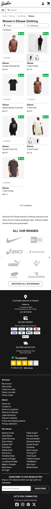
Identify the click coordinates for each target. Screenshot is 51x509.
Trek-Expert (31, 455)
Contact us (25, 304)
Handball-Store (8, 455)
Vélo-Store (30, 464)
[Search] (8, 10)
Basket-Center (8, 432)
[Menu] (3, 10)
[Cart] (49, 3)
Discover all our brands (25, 283)
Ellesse (5, 63)
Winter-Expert (32, 467)
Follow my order (8, 389)
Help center (7, 386)
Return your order (25, 353)
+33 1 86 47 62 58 (25, 312)
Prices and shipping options (13, 420)
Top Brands (21, 16)
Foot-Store (6, 447)
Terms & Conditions (10, 409)
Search (14, 10)
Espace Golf (7, 444)
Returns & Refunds (10, 412)
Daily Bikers (7, 435)
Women (12, 16)
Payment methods (9, 418)
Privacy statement (9, 423)
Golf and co (7, 453)
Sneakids (30, 447)
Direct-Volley (7, 441)
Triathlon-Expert (33, 458)
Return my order (8, 392)
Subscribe (40, 488)
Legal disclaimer (9, 415)
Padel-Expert (31, 432)
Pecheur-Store (32, 435)
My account (7, 383)
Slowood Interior (33, 441)
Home (4, 16)
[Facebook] (17, 505)
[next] (49, 257)
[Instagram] (23, 505)
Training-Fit (31, 453)
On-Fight (5, 470)
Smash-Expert (32, 444)
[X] (34, 505)
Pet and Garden (33, 438)
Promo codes (7, 395)
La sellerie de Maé (9, 461)
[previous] (1, 257)
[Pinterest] (28, 505)
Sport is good (32, 450)
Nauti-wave (7, 467)
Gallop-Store (7, 450)
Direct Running (8, 438)
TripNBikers (31, 461)
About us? (6, 403)
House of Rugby (9, 458)
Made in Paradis (9, 464)
